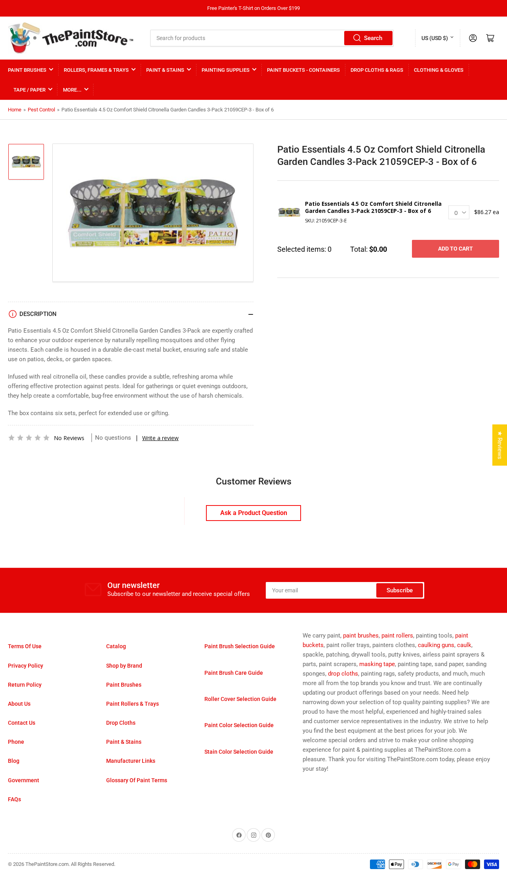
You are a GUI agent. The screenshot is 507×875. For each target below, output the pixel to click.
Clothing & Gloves (438, 70)
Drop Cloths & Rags (377, 70)
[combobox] (272, 38)
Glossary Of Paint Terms (136, 780)
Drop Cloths (120, 723)
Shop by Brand (124, 665)
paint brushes (361, 635)
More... (72, 90)
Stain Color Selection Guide (238, 752)
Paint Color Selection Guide (239, 725)
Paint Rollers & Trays (132, 704)
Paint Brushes (27, 70)
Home (14, 110)
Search (373, 38)
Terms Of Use (25, 646)
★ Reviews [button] (499, 445)
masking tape (377, 664)
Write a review (160, 438)
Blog (13, 761)
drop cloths (343, 673)
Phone (16, 742)
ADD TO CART (455, 248)
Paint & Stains (165, 70)
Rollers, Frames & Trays (96, 70)
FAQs (14, 799)
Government (23, 780)
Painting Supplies (226, 70)
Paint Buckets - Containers (303, 70)
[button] (29, 437)
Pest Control (41, 110)
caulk (464, 645)
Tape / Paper (29, 90)
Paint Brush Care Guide (233, 673)
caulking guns (436, 645)
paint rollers (397, 635)
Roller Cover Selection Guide (240, 699)
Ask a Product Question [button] (253, 513)
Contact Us (21, 723)
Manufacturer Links (130, 761)
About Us (19, 704)
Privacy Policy (25, 665)
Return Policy (25, 685)
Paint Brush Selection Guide (239, 646)
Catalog (116, 646)
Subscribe (400, 590)
